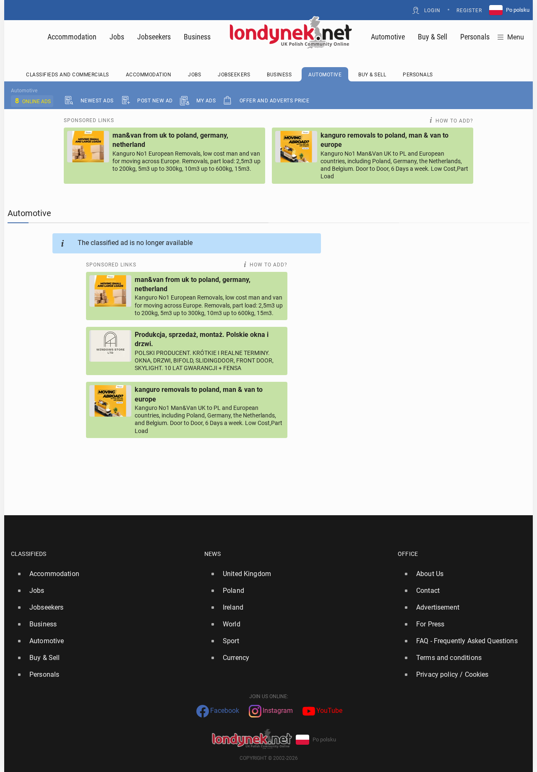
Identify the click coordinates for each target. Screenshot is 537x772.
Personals (475, 36)
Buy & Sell (432, 36)
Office (408, 553)
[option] (104, 574)
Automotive (388, 36)
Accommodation (71, 36)
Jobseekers (154, 36)
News (212, 553)
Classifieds (29, 553)
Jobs (116, 36)
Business (197, 36)
